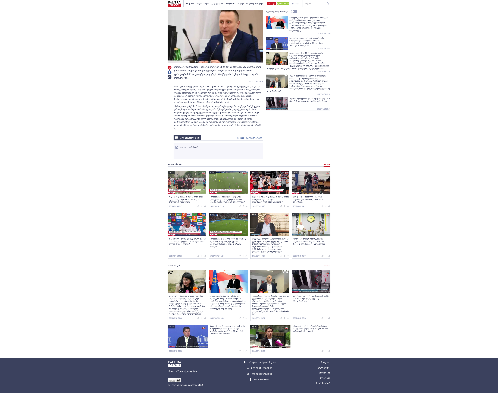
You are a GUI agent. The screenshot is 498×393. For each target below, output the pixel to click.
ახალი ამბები (202, 3)
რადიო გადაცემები (255, 3)
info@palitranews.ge (262, 373)
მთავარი (190, 3)
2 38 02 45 (267, 368)
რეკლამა (325, 377)
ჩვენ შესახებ (323, 383)
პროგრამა (230, 3)
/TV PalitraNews (262, 379)
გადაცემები (217, 3)
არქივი (240, 3)
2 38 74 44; (256, 368)
